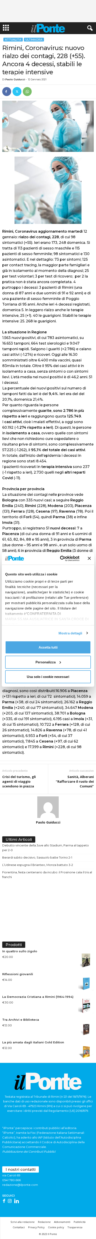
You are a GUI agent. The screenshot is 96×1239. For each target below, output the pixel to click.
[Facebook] (6, 91)
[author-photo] (48, 807)
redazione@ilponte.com (20, 1185)
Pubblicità (80, 1222)
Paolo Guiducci (15, 79)
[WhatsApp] (27, 91)
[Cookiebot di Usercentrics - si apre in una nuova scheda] (60, 558)
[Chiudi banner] (89, 558)
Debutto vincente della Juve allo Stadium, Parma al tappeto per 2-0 (45, 847)
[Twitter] (17, 91)
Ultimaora (33, 39)
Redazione (44, 1222)
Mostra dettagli (70, 633)
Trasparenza (74, 1227)
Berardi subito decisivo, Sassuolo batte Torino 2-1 (37, 857)
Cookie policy (56, 1227)
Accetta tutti (48, 647)
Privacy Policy (36, 1227)
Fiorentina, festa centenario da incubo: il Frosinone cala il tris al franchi (47, 874)
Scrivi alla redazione (22, 1222)
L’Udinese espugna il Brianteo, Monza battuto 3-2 (37, 865)
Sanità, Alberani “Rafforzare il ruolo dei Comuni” (75, 781)
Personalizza (45, 662)
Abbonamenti (62, 1222)
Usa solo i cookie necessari (48, 677)
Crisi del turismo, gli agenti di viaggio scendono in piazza (19, 781)
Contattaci (19, 1227)
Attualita (13, 39)
